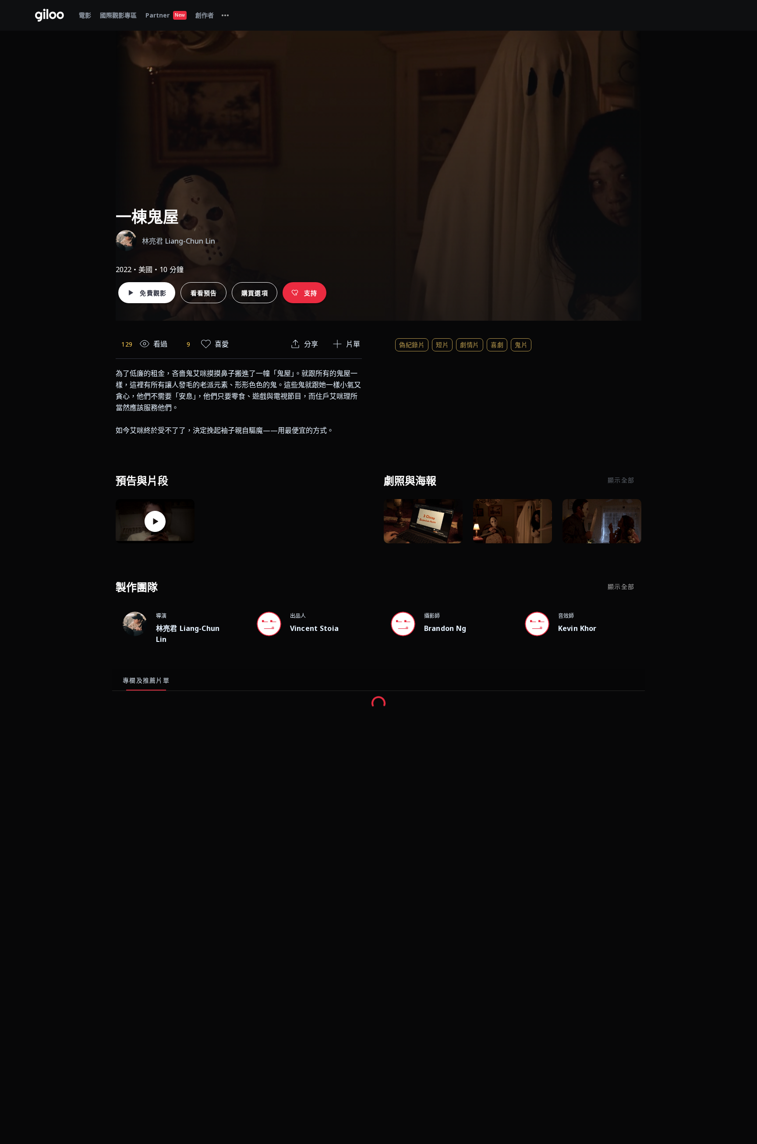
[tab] (225, 15)
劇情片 (469, 344)
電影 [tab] (85, 15)
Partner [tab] (165, 15)
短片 (442, 344)
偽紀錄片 (411, 344)
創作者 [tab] (204, 15)
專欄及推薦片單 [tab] (146, 680)
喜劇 (497, 344)
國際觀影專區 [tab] (118, 15)
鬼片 (521, 344)
